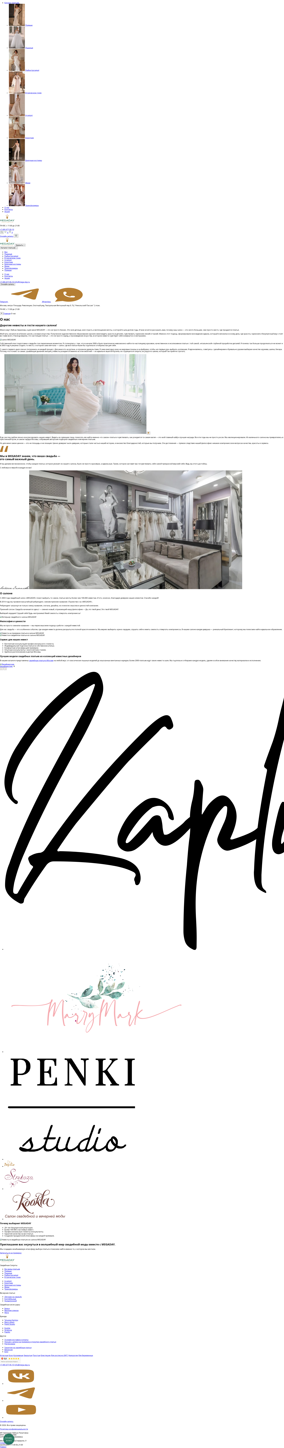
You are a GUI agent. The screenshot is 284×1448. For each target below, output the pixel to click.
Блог (6, 1351)
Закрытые (28, 1355)
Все (5, 252)
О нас (6, 207)
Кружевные (18, 1355)
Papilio (7, 1332)
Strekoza (8, 1330)
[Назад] (2, 313)
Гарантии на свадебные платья (18, 1347)
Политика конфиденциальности (14, 1429)
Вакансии (8, 1349)
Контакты (8, 209)
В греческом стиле (12, 258)
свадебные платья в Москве (41, 660)
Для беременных (85, 1355)
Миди (6, 266)
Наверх (3, 1447)
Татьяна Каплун (11, 1320)
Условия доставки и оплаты (16, 1340)
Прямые (8, 270)
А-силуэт (8, 260)
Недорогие (73, 1355)
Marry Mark (9, 1322)
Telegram (4, 301)
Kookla (7, 1328)
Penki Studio (9, 1324)
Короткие (8, 262)
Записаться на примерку (11, 1253)
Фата (6, 1312)
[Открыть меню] (16, 236)
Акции (7, 211)
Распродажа (9, 1344)
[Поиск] (2, 232)
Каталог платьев (11, 3)
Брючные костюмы (12, 264)
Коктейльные (10, 1299)
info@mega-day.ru (22, 282)
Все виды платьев (12, 1269)
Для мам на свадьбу (13, 1297)
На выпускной (10, 1301)
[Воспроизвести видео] (148, 433)
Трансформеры (11, 268)
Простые (36, 1355)
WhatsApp (46, 301)
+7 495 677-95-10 (7, 229)
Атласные (4, 1355)
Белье (7, 1308)
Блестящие (45, 1355)
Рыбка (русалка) (11, 256)
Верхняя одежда (11, 1310)
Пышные (8, 254)
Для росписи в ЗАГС (59, 1355)
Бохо (11, 1355)
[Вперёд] (5, 668)
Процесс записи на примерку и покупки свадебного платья (30, 1342)
